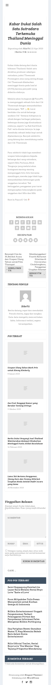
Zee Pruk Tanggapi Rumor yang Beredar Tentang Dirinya (23, 404)
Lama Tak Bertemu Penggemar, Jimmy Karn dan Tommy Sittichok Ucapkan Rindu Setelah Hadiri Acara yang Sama (25, 480)
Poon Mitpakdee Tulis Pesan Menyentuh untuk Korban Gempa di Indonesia (24, 602)
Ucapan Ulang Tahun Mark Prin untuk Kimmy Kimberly (23, 368)
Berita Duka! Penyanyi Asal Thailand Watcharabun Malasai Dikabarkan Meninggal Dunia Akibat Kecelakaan (25, 441)
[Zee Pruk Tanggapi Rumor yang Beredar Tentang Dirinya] (25, 388)
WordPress (33, 678)
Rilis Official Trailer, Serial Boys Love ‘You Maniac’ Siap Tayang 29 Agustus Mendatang (25, 646)
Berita (19, 52)
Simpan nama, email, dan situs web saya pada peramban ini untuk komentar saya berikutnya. (25, 553)
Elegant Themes (33, 675)
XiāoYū (26, 48)
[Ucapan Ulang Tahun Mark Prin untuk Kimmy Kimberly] (25, 353)
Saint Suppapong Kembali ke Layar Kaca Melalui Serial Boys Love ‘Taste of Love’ (25, 589)
